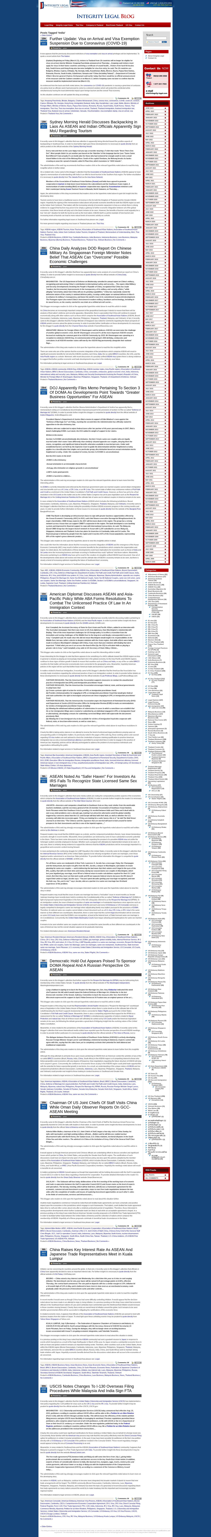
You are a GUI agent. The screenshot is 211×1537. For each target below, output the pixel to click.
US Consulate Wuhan (157, 887)
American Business (155, 576)
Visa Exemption (93, 111)
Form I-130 (58, 1506)
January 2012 (151, 464)
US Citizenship (153, 795)
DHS (136, 758)
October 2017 (151, 306)
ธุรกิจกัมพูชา (152, 1123)
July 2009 (149, 549)
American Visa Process (86, 1501)
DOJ (42, 760)
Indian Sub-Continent (67, 232)
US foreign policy (121, 763)
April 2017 (149, 322)
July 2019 (149, 243)
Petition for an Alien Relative (122, 1413)
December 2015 (151, 373)
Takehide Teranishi (99, 1373)
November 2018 (151, 269)
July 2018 (149, 281)
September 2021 (152, 165)
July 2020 (149, 209)
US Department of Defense (118, 377)
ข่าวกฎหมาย (152, 1113)
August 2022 (150, 130)
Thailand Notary (154, 770)
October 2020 (151, 199)
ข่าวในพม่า (152, 1115)
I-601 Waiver (152, 658)
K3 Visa (151, 686)
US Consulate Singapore (157, 1032)
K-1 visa (65, 490)
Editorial (151, 638)
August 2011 (150, 470)
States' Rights (90, 953)
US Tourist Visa (153, 1076)
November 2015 (151, 376)
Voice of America (71, 1127)
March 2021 (150, 184)
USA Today (58, 1274)
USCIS (86, 905)
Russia (99, 106)
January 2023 (151, 117)
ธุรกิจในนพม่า (156, 1116)
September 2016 (152, 344)
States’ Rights (103, 1011)
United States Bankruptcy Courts (81, 918)
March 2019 (150, 256)
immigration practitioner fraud (92, 760)
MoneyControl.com (77, 1452)
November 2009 (151, 536)
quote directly (126, 144)
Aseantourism (115, 187)
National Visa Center (155, 720)
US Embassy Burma (155, 837)
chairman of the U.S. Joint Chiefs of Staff (87, 1231)
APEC (64, 1166)
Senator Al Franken (70, 1089)
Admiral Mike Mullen (53, 1228)
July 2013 (149, 445)
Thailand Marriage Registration (154, 767)
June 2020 (149, 212)
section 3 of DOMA (89, 581)
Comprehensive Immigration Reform (155, 598)
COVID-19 (100, 85)
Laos (70, 318)
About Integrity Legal (156, 56)
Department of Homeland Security (102, 758)
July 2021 (149, 171)
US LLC (154, 791)
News (78, 1241)
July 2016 (149, 351)
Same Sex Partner (74, 581)
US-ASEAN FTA (61, 1239)
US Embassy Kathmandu (156, 984)
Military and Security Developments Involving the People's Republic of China (108, 374)
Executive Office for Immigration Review (65, 760)
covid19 (136, 101)
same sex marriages (88, 945)
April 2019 (149, 253)
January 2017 (151, 332)
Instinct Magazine (47, 415)
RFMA (46, 945)
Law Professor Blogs (109, 676)
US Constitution (154, 797)
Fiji (55, 103)
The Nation (65, 56)
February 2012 (151, 461)
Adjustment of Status (156, 574)
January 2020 (151, 228)
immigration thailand (82, 103)
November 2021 (151, 158)
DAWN (85, 623)
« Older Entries (46, 35)
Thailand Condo (154, 747)
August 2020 (150, 206)
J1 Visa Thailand (154, 669)
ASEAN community (58, 369)
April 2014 (149, 420)
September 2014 (152, 404)
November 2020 (151, 196)
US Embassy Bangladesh (157, 824)
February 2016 (151, 366)
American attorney (74, 740)
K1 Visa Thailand (154, 679)
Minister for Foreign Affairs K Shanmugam (56, 377)
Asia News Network (95, 177)
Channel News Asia (79, 326)
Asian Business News (78, 1365)
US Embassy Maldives (156, 970)
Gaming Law (153, 652)
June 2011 (149, 477)
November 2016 (151, 338)
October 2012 (151, 451)
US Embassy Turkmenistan (153, 1048)
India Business (95, 237)
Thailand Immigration (106, 108)
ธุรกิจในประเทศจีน (154, 1127)
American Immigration (74, 755)
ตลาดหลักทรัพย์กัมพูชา (155, 1120)
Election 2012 (153, 640)
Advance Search (153, 42)
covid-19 (128, 101)
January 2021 (151, 190)
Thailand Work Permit (156, 779)
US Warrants (152, 1098)
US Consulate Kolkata (157, 929)
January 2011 (151, 492)
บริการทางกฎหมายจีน (155, 1135)
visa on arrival (107, 54)
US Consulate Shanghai (157, 879)
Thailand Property (154, 773)
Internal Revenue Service (53, 854)
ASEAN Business (54, 237)
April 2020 (149, 218)
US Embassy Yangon (156, 847)
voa (131, 111)
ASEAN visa (111, 357)
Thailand (93, 108)
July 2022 (149, 133)
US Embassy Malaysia (124, 1516)
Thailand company (155, 741)
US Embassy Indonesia (156, 941)
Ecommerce (152, 635)
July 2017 (149, 313)
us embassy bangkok (156, 820)
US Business (153, 785)
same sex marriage (92, 902)
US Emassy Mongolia (156, 805)
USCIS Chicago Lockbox (50, 1514)
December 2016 (151, 335)
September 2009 (152, 543)
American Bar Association (55, 755)
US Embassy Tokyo (155, 1045)
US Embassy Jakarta (156, 946)
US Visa (113, 1511)
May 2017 (149, 319)
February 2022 (151, 149)
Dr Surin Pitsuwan (89, 1368)
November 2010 (151, 499)
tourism (61, 184)
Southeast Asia (121, 945)
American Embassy (68, 1501)
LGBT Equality (84, 942)
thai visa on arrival (82, 108)
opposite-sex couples (131, 575)
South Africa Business (156, 733)
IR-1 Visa (52, 575)
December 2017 (151, 300)
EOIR (47, 760)
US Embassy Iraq (154, 951)
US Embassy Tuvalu (159, 913)
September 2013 (152, 439)
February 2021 (151, 187)
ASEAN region (50, 230)
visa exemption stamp (108, 111)
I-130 (88, 1506)
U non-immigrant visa (62, 763)
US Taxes (151, 1073)
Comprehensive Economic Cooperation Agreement (85, 1503)
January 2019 (151, 262)
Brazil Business (154, 591)
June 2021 (149, 174)
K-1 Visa (80, 575)
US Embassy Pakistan (156, 993)
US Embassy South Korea (157, 1037)
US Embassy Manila (159, 1015)
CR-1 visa (74, 490)
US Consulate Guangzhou (157, 867)
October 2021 (151, 162)
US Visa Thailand (154, 1096)
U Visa (74, 763)
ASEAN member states (95, 369)
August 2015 (150, 385)
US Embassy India (155, 918)
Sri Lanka (44, 553)
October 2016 (151, 341)
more (138, 98)
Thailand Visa (45, 111)
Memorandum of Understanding (118, 232)
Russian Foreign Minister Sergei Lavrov (122, 1087)
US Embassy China (155, 861)
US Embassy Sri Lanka (156, 1041)
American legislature (53, 1081)
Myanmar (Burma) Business (59, 240)
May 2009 (149, 555)
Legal (116, 103)
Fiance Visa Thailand (156, 644)
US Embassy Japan (155, 953)
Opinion (151, 726)
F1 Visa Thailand (154, 642)
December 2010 (151, 496)
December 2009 (151, 533)
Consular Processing (74, 1443)
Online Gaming (153, 724)
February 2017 (151, 329)
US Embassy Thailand (156, 1084)
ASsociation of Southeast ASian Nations (97, 230)
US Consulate (123, 905)
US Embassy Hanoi (159, 1060)
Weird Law (152, 1110)
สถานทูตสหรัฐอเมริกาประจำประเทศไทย (158, 1157)
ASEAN (43, 323)
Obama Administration (113, 575)
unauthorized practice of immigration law (93, 763)
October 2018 (151, 272)
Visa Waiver (152, 1108)
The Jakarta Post (75, 177)
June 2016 (149, 354)
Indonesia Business (109, 237)
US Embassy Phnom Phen (156, 856)
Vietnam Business (105, 240)
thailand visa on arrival (61, 111)
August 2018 (150, 278)
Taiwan (127, 106)
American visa (73, 1436)
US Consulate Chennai (157, 921)
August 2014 (150, 407)
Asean (95, 181)
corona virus (103, 101)
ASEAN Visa (67, 237)
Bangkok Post (135, 509)
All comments (151, 1178)
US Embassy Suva (158, 905)
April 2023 (149, 111)
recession (120, 942)
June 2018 (149, 284)
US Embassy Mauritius (156, 974)
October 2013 (151, 436)
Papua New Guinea (80, 106)
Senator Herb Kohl (105, 1089)
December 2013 (151, 429)
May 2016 (149, 357)
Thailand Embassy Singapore (158, 761)
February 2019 (151, 259)
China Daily (121, 275)
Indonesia (135, 372)
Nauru (69, 106)
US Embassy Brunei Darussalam (155, 834)
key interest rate (94, 1370)
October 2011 (151, 467)
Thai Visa (54, 108)
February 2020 (151, 225)
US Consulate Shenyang (157, 883)
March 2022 (150, 146)
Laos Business (123, 237)
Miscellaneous (153, 714)
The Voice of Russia (121, 1033)
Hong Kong (68, 103)
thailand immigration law (124, 108)
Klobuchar (112, 990)
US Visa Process (124, 1511)
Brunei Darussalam (66, 372)
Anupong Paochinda (53, 101)
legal (113, 913)
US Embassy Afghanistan (157, 807)
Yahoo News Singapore (49, 1319)
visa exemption (92, 54)
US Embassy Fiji (154, 896)
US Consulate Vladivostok (157, 1023)
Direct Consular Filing (133, 1436)
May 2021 (149, 177)
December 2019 (151, 231)
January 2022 (151, 152)
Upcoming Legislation (156, 781)
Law (111, 103)
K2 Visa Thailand (158, 680)
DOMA (45, 487)
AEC (46, 570)
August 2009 (150, 546)
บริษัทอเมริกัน (152, 1138)
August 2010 (150, 508)
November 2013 (151, 433)
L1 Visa (150, 688)
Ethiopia (50, 103)
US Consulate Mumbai (157, 932)
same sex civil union (127, 578)
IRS (53, 942)
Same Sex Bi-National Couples (106, 578)
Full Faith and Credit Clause (97, 492)
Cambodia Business (81, 237)
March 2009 (150, 562)
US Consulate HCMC (155, 802)
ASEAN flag (81, 369)
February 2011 (151, 489)
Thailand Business (78, 240)
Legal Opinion (153, 700)
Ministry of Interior (59, 106)
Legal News (152, 692)
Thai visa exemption (66, 108)
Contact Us (152, 58)
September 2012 (152, 455)
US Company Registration (156, 787)
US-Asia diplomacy (64, 765)
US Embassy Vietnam (156, 1055)
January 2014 (151, 426)
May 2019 (149, 250)
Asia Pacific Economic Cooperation (87, 1228)
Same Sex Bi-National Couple (81, 578)
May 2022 (149, 139)
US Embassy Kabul (159, 810)
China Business (68, 1241)
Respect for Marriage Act (59, 578)
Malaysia (74, 374)
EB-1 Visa (151, 625)
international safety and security (52, 374)
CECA (62, 1503)
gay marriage (94, 940)
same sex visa (78, 953)
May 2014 (149, 417)
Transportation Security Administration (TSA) (157, 609)
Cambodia (78, 372)
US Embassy (111, 905)
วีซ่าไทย (150, 1148)
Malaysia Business (111, 1375)
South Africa (127, 1089)
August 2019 (150, 240)
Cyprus (43, 103)
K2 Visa (154, 675)
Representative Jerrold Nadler (86, 1006)
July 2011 (149, 473)
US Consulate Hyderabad (157, 925)
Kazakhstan (104, 103)
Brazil (102, 1081)
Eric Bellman (53, 830)
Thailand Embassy (155, 751)
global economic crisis (116, 372)
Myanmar (77, 377)
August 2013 (150, 442)
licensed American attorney (120, 760)
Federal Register (46, 1506)
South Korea (119, 106)
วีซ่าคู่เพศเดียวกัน (154, 1145)
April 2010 (149, 521)
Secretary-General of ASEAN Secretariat (56, 1373)
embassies (102, 372)
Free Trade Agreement (72, 1506)
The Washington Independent (117, 983)
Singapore (95, 377)
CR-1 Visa (53, 573)
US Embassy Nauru (159, 901)
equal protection (71, 1084)
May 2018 (149, 288)
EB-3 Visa (151, 629)
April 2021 (149, 180)
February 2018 (151, 297)
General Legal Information (153, 655)
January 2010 (151, 530)
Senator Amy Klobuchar (88, 1089)
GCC (53, 1234)
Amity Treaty (156, 743)
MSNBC (70, 859)
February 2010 (151, 527)
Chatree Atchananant (84, 101)
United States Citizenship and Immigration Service (62, 905)
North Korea (116, 1234)
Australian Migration (155, 589)
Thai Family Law (154, 737)
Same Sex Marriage (58, 581)
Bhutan (64, 101)
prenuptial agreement (156, 728)
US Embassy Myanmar (156, 839)
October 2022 (151, 124)
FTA (83, 1506)
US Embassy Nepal (155, 982)
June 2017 (149, 316)
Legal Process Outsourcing (153, 703)
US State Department (72, 768)
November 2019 (151, 234)
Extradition (156, 1100)
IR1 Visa (48, 942)
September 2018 (152, 275)
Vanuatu (83, 111)
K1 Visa (75, 942)
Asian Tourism (75, 230)
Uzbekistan (74, 111)
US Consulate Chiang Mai (160, 1087)
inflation (84, 1370)
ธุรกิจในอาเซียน (153, 1131)
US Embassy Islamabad (156, 997)
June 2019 (149, 247)
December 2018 (151, 266)
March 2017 (150, 325)
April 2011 (149, 483)
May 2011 (148, 480)
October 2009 (151, 540)
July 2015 (149, 388)
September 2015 (152, 382)
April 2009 (149, 559)
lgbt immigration (154, 706)
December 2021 (151, 155)
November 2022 (151, 121)
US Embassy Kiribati (156, 898)
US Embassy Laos (155, 959)
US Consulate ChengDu (157, 863)
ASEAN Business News (60, 1365)
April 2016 (149, 360)
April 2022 (149, 143)
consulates (93, 372)
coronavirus (88, 85)
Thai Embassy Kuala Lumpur (157, 754)
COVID (122, 101)
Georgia (60, 103)
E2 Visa (150, 623)
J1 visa (150, 666)
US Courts (57, 495)
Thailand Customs (155, 749)
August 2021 (150, 168)
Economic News (103, 1368)
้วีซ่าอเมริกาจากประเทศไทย (157, 1152)
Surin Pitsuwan (62, 947)
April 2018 (149, 291)
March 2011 (150, 486)
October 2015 (151, 379)
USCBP (154, 614)
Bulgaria (71, 101)
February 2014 (151, 423)
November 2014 (151, 401)
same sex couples (56, 945)
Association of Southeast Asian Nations (105, 172)
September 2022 (152, 127)
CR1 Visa (58, 940)
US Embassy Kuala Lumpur (104, 1516)
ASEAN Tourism (63, 230)
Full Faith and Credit (103, 573)
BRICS (115, 354)
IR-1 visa (87, 490)
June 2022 (149, 136)
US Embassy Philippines (157, 1011)
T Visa (150, 735)
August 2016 (150, 347)
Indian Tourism (82, 232)
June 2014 (149, 414)
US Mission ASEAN (55, 768)
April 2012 (149, 458)
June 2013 (149, 448)
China (95, 101)
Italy (97, 103)
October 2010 (151, 502)
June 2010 (149, 514)
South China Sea (86, 1236)
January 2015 (151, 398)
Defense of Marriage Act (67, 573)
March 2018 (150, 294)
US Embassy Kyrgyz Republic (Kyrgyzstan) (156, 956)
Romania (92, 106)
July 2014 (149, 410)
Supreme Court (52, 583)
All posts (149, 1175)
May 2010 (149, 518)
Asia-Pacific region (47, 357)
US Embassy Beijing (156, 891)
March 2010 (150, 524)
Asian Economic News (97, 1365)
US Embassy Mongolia (156, 978)
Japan (123, 1340)
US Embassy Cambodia (157, 852)
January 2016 (151, 370)
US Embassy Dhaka (159, 827)
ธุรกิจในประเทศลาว (155, 1129)
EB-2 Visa (151, 627)
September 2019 (152, 237)
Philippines (86, 377)
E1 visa (150, 620)
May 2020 (149, 215)
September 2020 (152, 203)
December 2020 (151, 193)
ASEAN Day (71, 369)
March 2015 (150, 395)
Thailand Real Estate (155, 775)
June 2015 (149, 392)
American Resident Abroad (55, 937)
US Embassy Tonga (159, 909)
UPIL (112, 763)
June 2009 (149, 552)
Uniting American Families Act (67, 497)
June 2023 (149, 108)
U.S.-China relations (116, 1236)
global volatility (105, 940)
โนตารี (150, 1150)
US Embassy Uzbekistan (157, 1051)
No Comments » (66, 114)
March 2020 (150, 221)
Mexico (127, 103)
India (93, 103)
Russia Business (154, 731)
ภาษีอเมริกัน (152, 1143)
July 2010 (149, 511)
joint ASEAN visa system (66, 575)
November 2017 (151, 303)
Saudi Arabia (108, 106)
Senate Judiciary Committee (51, 1089)
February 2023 (151, 114)
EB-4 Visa (151, 631)
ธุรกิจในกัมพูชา (153, 1125)
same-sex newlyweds (105, 945)
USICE (154, 616)
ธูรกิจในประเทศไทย (155, 1133)
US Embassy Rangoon (156, 843)
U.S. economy (74, 947)
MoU (133, 232)
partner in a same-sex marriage (103, 942)
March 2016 (150, 363)
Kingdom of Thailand (96, 232)
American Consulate (53, 1501)
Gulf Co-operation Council (66, 1234)
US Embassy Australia (156, 816)
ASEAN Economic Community (67, 570)
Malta (121, 103)
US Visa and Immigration (91, 768)
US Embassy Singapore (157, 1028)
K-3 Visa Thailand (154, 671)
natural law (56, 1019)
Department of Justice (86, 573)
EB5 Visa (151, 633)
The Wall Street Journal (83, 801)
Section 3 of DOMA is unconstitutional (111, 581)
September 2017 (152, 310)
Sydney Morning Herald (82, 147)
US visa (51, 737)
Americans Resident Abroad (79, 931)
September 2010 (152, 505)
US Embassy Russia (155, 1020)
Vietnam (133, 377)
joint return (60, 942)
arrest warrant (153, 582)
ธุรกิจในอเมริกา (157, 1139)
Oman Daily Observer (72, 1177)
